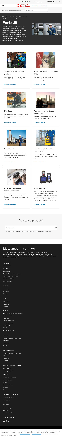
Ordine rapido (51, 1)
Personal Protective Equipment (10, 276)
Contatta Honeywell (8, 408)
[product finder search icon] (55, 228)
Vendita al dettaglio (8, 323)
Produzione (6, 318)
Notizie (5, 382)
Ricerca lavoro (6, 400)
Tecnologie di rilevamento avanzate (12, 338)
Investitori (5, 387)
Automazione (6, 271)
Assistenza (5, 410)
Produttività (6, 291)
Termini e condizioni (36, 434)
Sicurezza (5, 293)
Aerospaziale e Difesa (8, 330)
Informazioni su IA (7, 380)
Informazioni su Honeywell (9, 377)
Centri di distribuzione (8, 320)
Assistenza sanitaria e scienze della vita (13, 313)
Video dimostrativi (7, 368)
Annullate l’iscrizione (8, 412)
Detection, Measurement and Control (12, 273)
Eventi (4, 389)
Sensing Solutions (7, 281)
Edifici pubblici (6, 327)
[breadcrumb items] (3, 17)
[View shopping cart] (59, 1)
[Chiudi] (59, 431)
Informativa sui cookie (25, 434)
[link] (16, 84)
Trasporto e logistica (8, 315)
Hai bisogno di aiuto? (8, 371)
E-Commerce (6, 325)
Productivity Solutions (8, 278)
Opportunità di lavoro (8, 397)
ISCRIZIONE (7, 263)
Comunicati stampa (8, 385)
